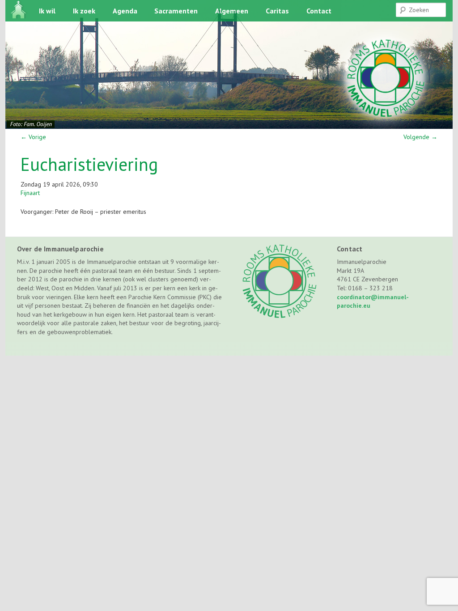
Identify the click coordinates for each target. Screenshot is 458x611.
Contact (318, 10)
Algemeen (231, 10)
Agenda (125, 10)
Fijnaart (30, 193)
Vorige (33, 137)
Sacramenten (176, 10)
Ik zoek (84, 10)
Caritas (277, 10)
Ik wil (47, 10)
